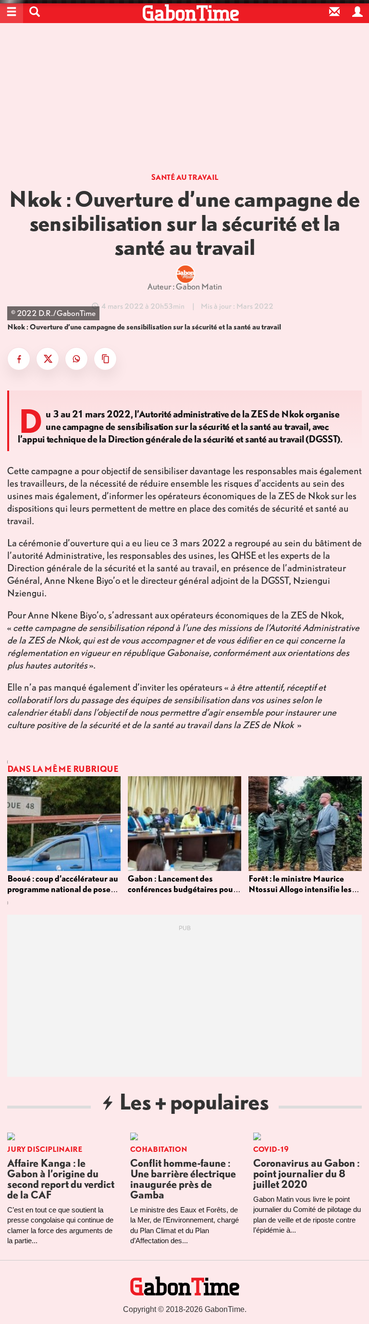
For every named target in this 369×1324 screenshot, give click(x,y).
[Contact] (334, 11)
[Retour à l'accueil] (190, 13)
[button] (34, 11)
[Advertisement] (184, 101)
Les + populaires (194, 1101)
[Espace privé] (357, 11)
